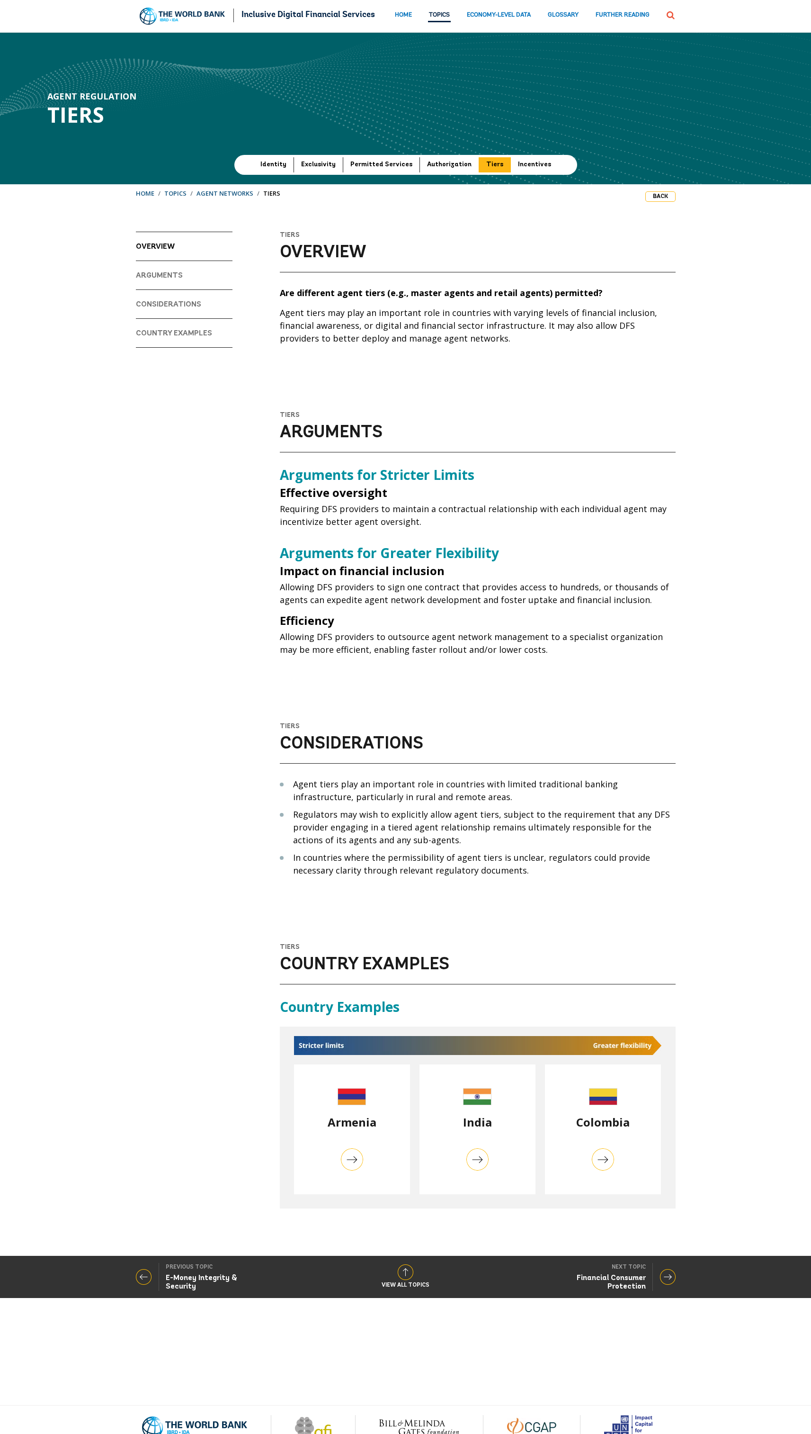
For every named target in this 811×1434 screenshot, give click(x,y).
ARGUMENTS (159, 276)
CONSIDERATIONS (168, 304)
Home (403, 15)
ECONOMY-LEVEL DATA (499, 15)
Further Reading (623, 15)
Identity (273, 164)
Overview (155, 247)
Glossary (563, 15)
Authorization (449, 164)
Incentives (534, 164)
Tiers (494, 164)
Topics (439, 15)
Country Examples (174, 333)
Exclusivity (318, 164)
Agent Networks (224, 193)
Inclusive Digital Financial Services (308, 15)
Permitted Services (381, 164)
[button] (671, 14)
